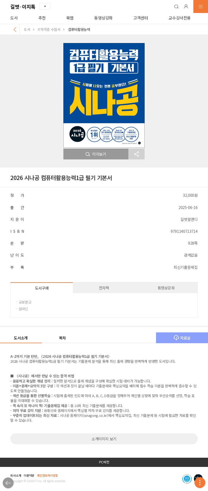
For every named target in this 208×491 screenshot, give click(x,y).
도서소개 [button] (21, 338)
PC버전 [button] (104, 462)
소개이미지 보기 (104, 438)
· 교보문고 (23, 302)
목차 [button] (62, 338)
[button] (176, 6)
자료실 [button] (185, 338)
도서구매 (42, 288)
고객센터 (140, 18)
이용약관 (29, 475)
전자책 (104, 287)
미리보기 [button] (99, 154)
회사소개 (15, 475)
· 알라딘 (22, 308)
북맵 (70, 18)
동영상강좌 (103, 18)
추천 (42, 18)
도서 (14, 18)
